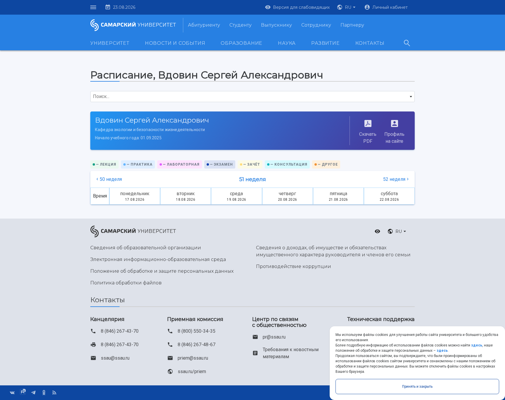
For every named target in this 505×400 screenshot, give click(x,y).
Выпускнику (276, 25)
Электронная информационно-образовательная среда (158, 259)
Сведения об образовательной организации (145, 247)
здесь (476, 345)
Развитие (325, 43)
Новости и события (175, 43)
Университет (109, 43)
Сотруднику (316, 25)
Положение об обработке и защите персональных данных (162, 271)
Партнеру (352, 25)
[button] (347, 7)
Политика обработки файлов (126, 283)
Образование (241, 43)
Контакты (370, 43)
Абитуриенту (204, 25)
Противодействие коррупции (293, 266)
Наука (287, 43)
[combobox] (252, 96)
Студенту (240, 25)
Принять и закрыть (417, 386)
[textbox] (252, 96)
